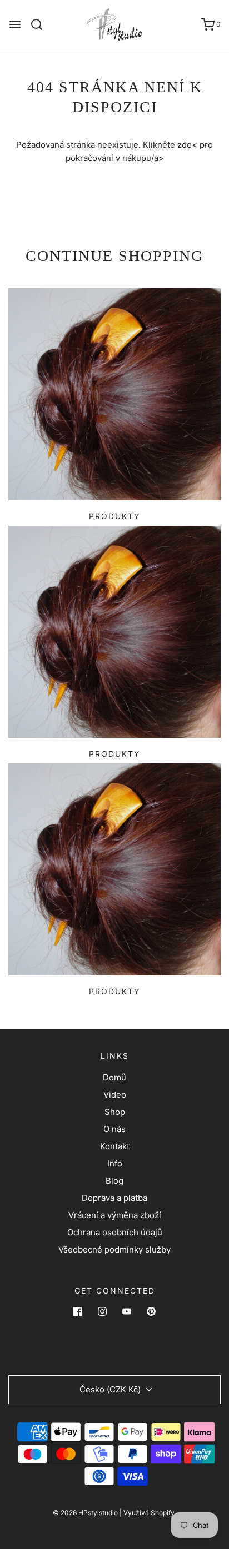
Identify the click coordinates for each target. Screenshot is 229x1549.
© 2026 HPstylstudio (85, 1512)
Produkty (114, 516)
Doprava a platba (114, 1198)
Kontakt (115, 1146)
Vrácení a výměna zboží (114, 1215)
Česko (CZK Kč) (111, 1389)
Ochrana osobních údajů (114, 1232)
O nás (114, 1129)
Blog (114, 1180)
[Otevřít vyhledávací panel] (41, 24)
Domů (114, 1077)
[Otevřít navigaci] (15, 24)
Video (114, 1094)
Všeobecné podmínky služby (114, 1249)
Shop (114, 1112)
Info (114, 1163)
